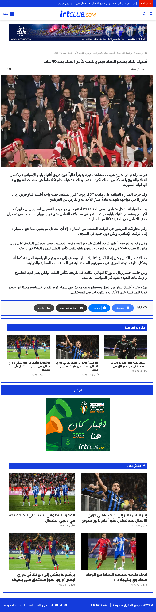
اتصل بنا (28, 605)
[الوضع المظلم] (144, 15)
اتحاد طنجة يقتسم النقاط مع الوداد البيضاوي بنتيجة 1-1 (116, 577)
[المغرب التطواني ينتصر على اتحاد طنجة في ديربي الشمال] (42, 492)
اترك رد (77, 390)
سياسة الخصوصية (13, 605)
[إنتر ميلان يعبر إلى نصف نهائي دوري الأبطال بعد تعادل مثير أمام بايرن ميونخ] (77, 347)
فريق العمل (41, 605)
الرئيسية (140, 52)
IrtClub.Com (99, 605)
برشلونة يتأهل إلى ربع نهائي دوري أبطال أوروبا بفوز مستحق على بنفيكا (29, 366)
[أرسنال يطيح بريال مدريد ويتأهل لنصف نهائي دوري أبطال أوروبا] (125, 347)
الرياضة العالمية (125, 52)
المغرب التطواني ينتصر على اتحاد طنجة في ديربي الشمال (42, 518)
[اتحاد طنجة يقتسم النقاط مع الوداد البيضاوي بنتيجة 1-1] (114, 551)
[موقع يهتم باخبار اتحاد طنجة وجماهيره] (78, 14)
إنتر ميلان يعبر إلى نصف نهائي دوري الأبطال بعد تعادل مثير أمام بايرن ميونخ (97, 3)
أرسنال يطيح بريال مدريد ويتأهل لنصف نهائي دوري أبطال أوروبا (128, 364)
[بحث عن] (151, 15)
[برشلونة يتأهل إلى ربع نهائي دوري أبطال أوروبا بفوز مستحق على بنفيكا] (28, 347)
